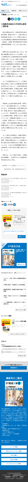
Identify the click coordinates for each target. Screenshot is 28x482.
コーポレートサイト (7, 475)
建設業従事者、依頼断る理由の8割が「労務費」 (15, 291)
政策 (3, 204)
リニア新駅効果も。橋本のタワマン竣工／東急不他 (15, 304)
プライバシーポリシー (10, 478)
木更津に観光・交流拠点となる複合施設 (15, 285)
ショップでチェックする (18, 334)
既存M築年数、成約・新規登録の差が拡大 (15, 169)
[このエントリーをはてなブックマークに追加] (19, 18)
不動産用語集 (7, 476)
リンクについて (19, 478)
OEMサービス (15, 476)
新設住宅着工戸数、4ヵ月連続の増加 (18, 185)
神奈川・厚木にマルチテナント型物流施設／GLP (15, 297)
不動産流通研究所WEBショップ (19, 475)
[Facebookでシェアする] (12, 19)
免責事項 (22, 476)
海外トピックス (23, 10)
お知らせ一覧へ (22, 355)
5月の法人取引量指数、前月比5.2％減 (18, 178)
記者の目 (14, 10)
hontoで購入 (14, 455)
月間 (15, 272)
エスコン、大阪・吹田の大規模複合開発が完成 (15, 280)
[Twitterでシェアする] (9, 18)
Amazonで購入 (14, 459)
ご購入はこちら (21, 236)
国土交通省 (10, 204)
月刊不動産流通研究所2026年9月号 (9, 349)
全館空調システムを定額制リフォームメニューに (14, 165)
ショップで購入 (14, 447)
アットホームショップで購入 (14, 463)
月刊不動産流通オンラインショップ (12, 352)
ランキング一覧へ (21, 310)
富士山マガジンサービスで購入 (14, 451)
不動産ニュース (5, 10)
